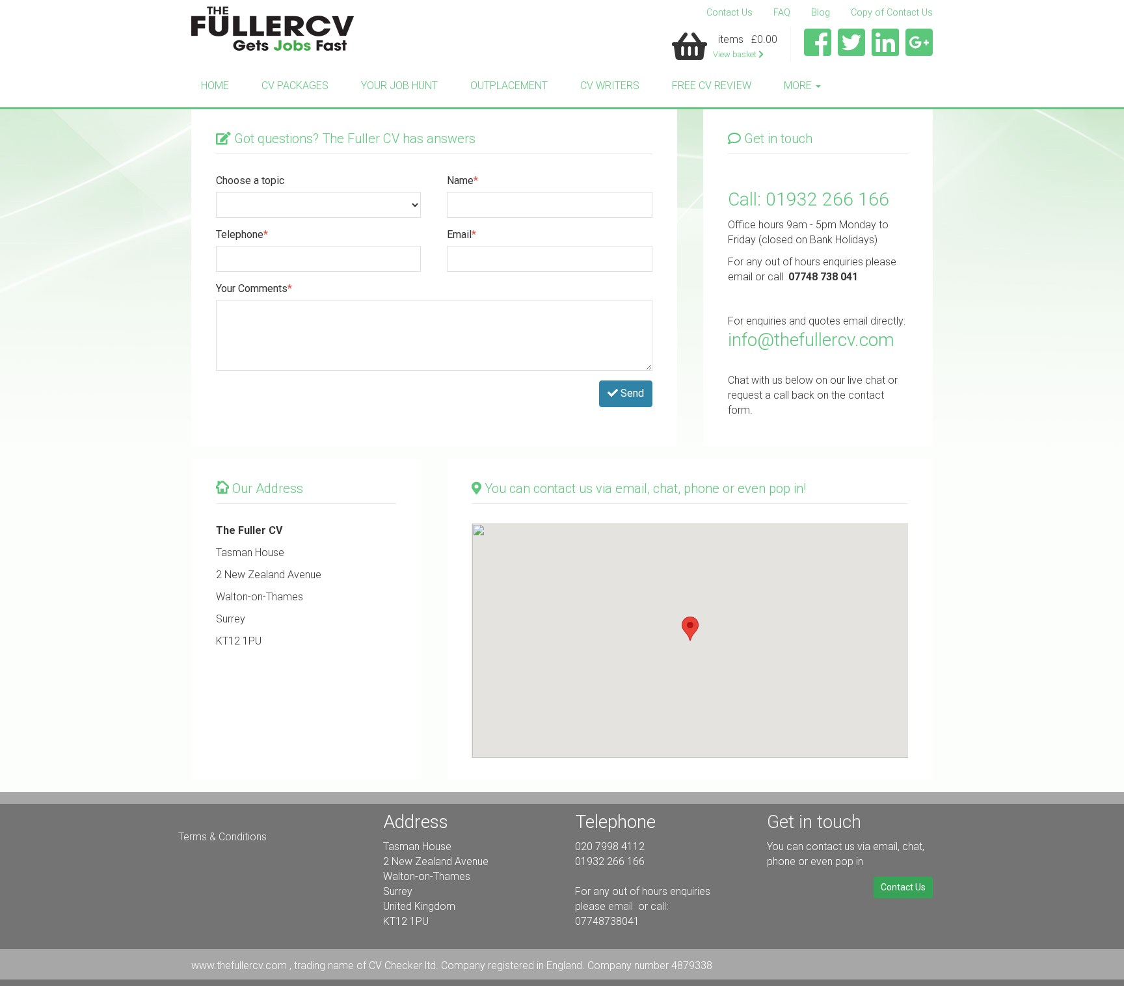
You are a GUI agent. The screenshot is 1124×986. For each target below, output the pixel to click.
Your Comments (254, 288)
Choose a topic (250, 180)
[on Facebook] (817, 50)
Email (461, 234)
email (622, 906)
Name (462, 180)
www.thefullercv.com (240, 965)
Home (215, 85)
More (799, 85)
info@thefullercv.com (811, 340)
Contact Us (729, 12)
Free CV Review (711, 85)
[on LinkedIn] (885, 50)
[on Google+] (919, 50)
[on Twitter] (851, 50)
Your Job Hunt (399, 85)
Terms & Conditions (222, 837)
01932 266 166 (827, 199)
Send (631, 393)
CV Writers (609, 85)
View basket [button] (735, 54)
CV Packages (294, 85)
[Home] (272, 29)
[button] (690, 629)
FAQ (781, 12)
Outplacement (509, 85)
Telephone (242, 234)
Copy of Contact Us (892, 12)
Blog (820, 12)
